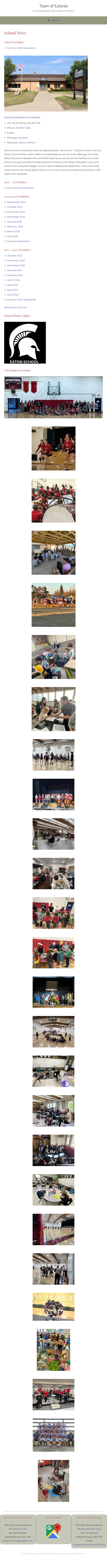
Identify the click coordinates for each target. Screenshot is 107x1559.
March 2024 (13, 280)
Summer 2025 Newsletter (21, 48)
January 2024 (14, 270)
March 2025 (13, 231)
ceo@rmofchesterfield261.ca (89, 1544)
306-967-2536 (22, 128)
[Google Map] (53, 1531)
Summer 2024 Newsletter (21, 299)
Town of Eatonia (53, 6)
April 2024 (12, 285)
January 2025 (14, 221)
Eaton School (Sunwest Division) (22, 117)
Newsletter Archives (15, 307)
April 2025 (12, 236)
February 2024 (15, 275)
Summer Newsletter (18, 241)
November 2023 (16, 260)
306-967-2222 (93, 1529)
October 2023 (14, 255)
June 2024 (13, 294)
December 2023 (16, 265)
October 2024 (14, 207)
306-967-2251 (20, 1529)
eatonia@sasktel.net (21, 1540)
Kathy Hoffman (27, 142)
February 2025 (15, 226)
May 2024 (12, 290)
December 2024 (16, 216)
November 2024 (16, 212)
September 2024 (16, 202)
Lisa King (23, 137)
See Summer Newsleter (20, 188)
